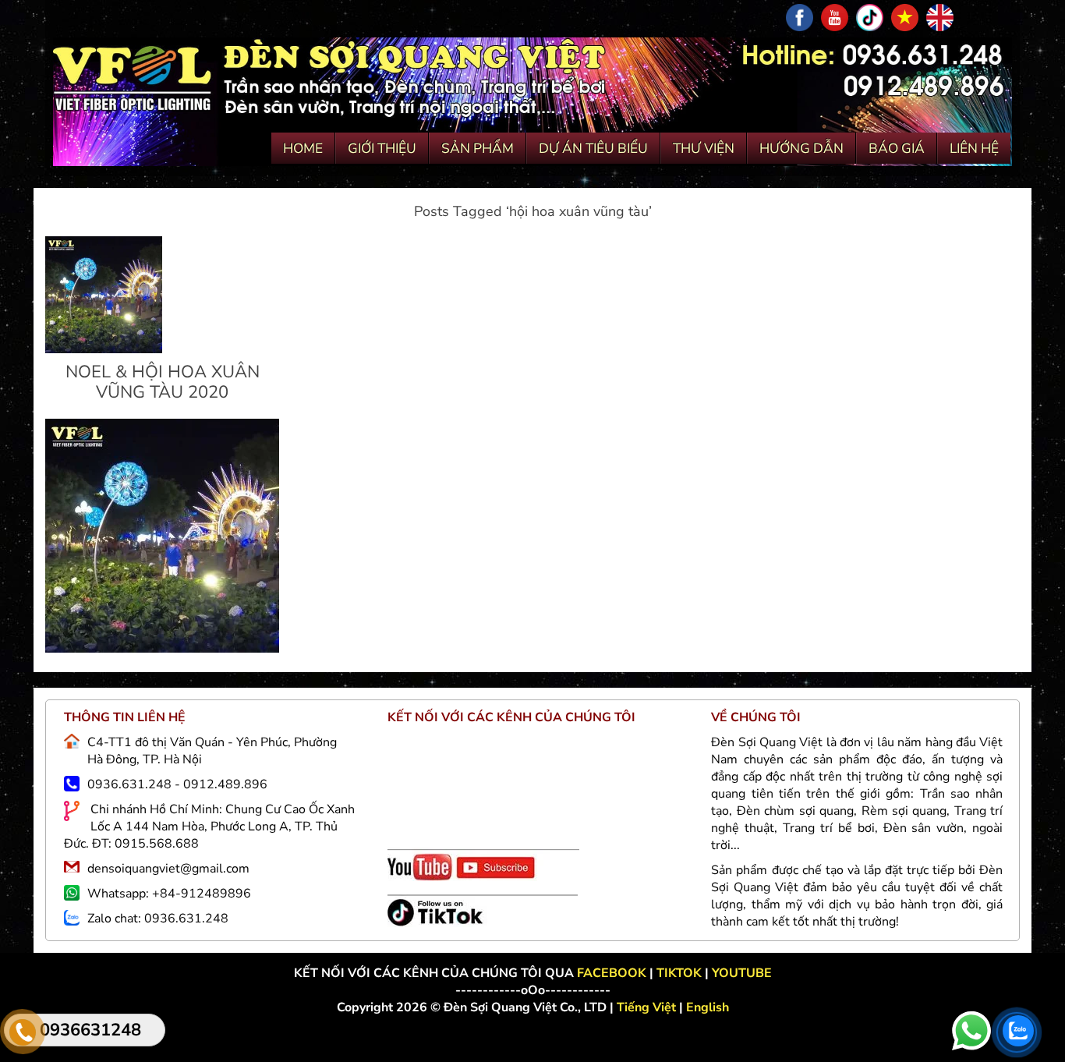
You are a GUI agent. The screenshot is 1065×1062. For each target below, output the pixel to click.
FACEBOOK (613, 973)
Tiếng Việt (648, 1007)
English (707, 1007)
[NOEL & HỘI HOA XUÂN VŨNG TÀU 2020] (103, 349)
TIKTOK (679, 973)
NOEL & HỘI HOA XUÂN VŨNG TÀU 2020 (162, 382)
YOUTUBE (742, 973)
